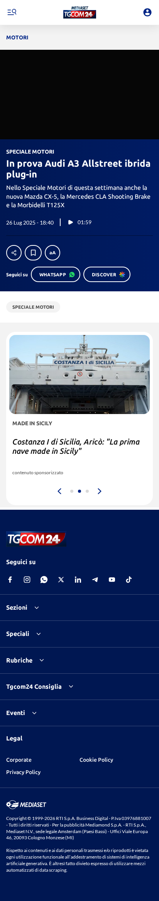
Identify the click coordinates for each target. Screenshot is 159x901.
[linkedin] (78, 579)
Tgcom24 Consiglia (34, 686)
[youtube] (112, 579)
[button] (79, 12)
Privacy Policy (23, 772)
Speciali (17, 633)
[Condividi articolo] (14, 252)
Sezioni (16, 607)
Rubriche (19, 660)
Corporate (19, 760)
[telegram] (95, 579)
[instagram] (27, 579)
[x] (61, 579)
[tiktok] (129, 579)
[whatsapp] (44, 579)
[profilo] (147, 12)
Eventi (15, 712)
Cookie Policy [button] (96, 760)
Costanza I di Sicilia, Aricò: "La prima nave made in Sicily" (76, 446)
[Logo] (79, 12)
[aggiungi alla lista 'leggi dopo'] (33, 252)
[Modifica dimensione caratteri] (52, 252)
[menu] (11, 12)
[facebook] (10, 579)
